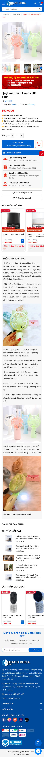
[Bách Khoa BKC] (16, 3)
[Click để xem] (22, 42)
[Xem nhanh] (22, 216)
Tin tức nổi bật (11, 531)
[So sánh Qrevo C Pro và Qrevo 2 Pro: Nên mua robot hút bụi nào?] (9, 558)
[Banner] (22, 82)
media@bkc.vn (14, 698)
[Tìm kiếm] (40, 9)
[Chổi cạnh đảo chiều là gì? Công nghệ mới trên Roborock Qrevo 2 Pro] (9, 538)
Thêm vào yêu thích (23, 192)
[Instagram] (9, 720)
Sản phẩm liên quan (13, 586)
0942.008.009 (22, 183)
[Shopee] (15, 720)
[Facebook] (4, 720)
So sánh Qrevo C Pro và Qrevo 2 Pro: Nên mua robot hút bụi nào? (28, 557)
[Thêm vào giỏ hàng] (22, 622)
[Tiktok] (27, 720)
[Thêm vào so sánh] (22, 226)
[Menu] (3, 3)
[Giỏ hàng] (40, 3)
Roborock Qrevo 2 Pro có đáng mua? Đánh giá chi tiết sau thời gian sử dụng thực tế (27, 548)
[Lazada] (21, 720)
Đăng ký (35, 650)
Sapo (27, 754)
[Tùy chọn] (22, 241)
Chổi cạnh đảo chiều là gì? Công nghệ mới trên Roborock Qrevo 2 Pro (28, 538)
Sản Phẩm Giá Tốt (12, 205)
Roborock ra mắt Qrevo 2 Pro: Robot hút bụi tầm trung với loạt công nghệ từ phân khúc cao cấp (28, 577)
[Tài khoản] (35, 3)
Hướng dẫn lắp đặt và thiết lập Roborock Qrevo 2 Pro (27, 566)
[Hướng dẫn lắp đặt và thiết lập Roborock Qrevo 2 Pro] (9, 567)
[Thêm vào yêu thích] (22, 221)
